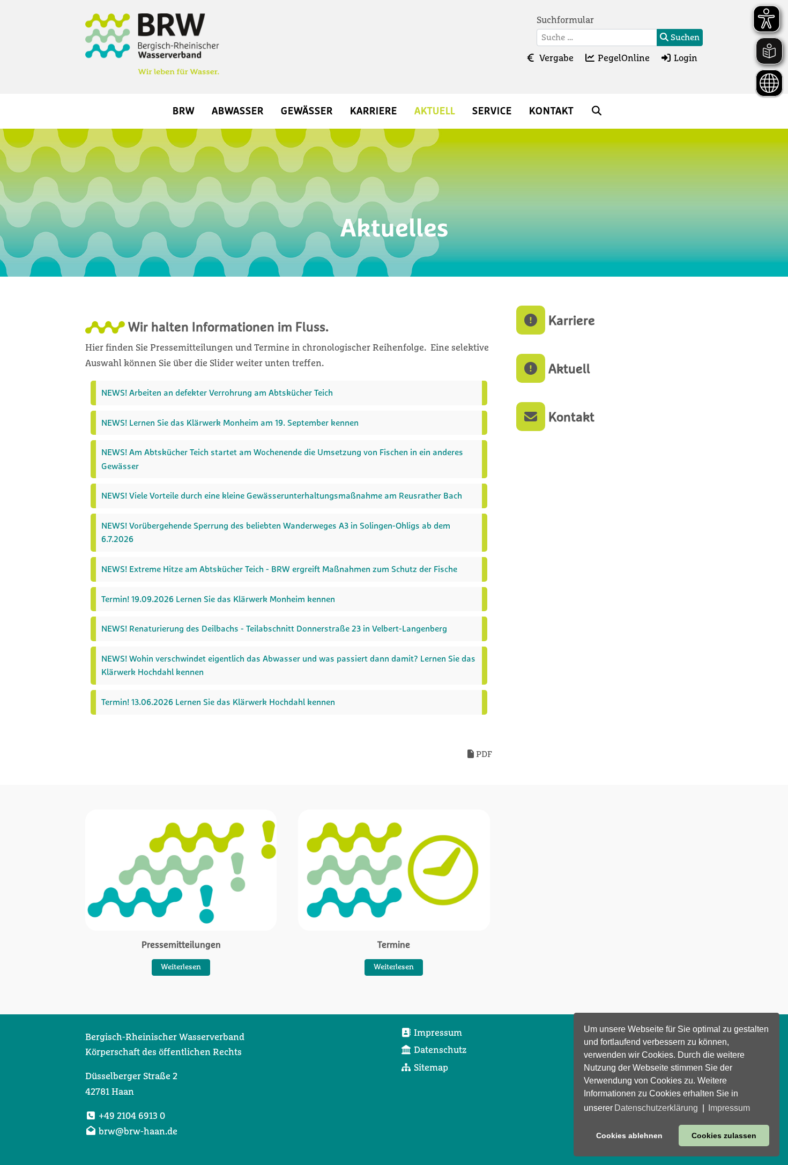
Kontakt (569, 417)
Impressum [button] (729, 1107)
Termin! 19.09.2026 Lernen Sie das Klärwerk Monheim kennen (218, 598)
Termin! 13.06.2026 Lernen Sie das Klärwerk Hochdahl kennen (218, 701)
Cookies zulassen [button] (724, 1135)
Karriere (570, 320)
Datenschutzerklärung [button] (656, 1107)
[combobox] (597, 37)
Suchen (684, 37)
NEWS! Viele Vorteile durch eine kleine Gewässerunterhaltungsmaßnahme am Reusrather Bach (281, 495)
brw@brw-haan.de (138, 1132)
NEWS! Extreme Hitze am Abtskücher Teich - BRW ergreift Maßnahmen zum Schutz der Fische (279, 568)
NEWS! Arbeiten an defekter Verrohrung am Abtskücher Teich (218, 392)
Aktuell (567, 368)
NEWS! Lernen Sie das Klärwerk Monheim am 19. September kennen (230, 422)
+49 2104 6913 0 (132, 1116)
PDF (483, 754)
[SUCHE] (597, 111)
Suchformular (565, 20)
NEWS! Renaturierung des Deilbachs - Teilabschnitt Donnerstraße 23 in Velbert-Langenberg (274, 628)
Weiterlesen (181, 966)
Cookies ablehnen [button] (629, 1135)
